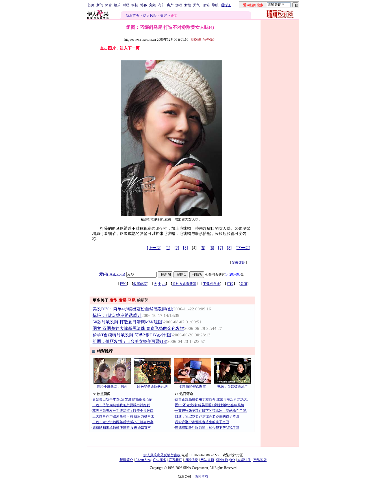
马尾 (132, 300)
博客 (143, 5)
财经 (126, 5)
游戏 (178, 5)
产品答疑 (260, 460)
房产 (170, 5)
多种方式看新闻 (184, 284)
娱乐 (117, 5)
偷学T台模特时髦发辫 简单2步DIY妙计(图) (133, 335)
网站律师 (207, 460)
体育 (108, 5)
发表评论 (238, 263)
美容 (163, 16)
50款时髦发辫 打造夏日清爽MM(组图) (128, 322)
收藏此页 (140, 284)
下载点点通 (211, 284)
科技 (134, 5)
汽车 (161, 5)
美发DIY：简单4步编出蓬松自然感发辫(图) (133, 309)
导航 (215, 5)
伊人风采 (150, 16)
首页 (91, 5)
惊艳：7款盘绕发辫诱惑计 (117, 315)
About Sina (143, 460)
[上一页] (154, 248)
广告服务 (159, 460)
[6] (211, 248)
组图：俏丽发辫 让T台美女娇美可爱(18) (130, 341)
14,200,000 (232, 274)
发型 (114, 300)
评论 (123, 284)
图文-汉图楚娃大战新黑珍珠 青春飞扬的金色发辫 (138, 328)
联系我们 (175, 460)
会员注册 (244, 460)
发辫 (123, 300)
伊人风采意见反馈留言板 (162, 455)
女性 (187, 5)
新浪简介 (126, 460)
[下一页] (243, 248)
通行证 (226, 5)
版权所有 (201, 477)
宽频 (152, 5)
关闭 (243, 284)
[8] (229, 248)
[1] (168, 248)
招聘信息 (191, 460)
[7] (220, 248)
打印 (230, 284)
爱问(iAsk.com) (112, 274)
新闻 (99, 5)
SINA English (225, 460)
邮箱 (206, 5)
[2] (176, 248)
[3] (185, 248)
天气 (196, 5)
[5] (203, 248)
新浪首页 (132, 16)
